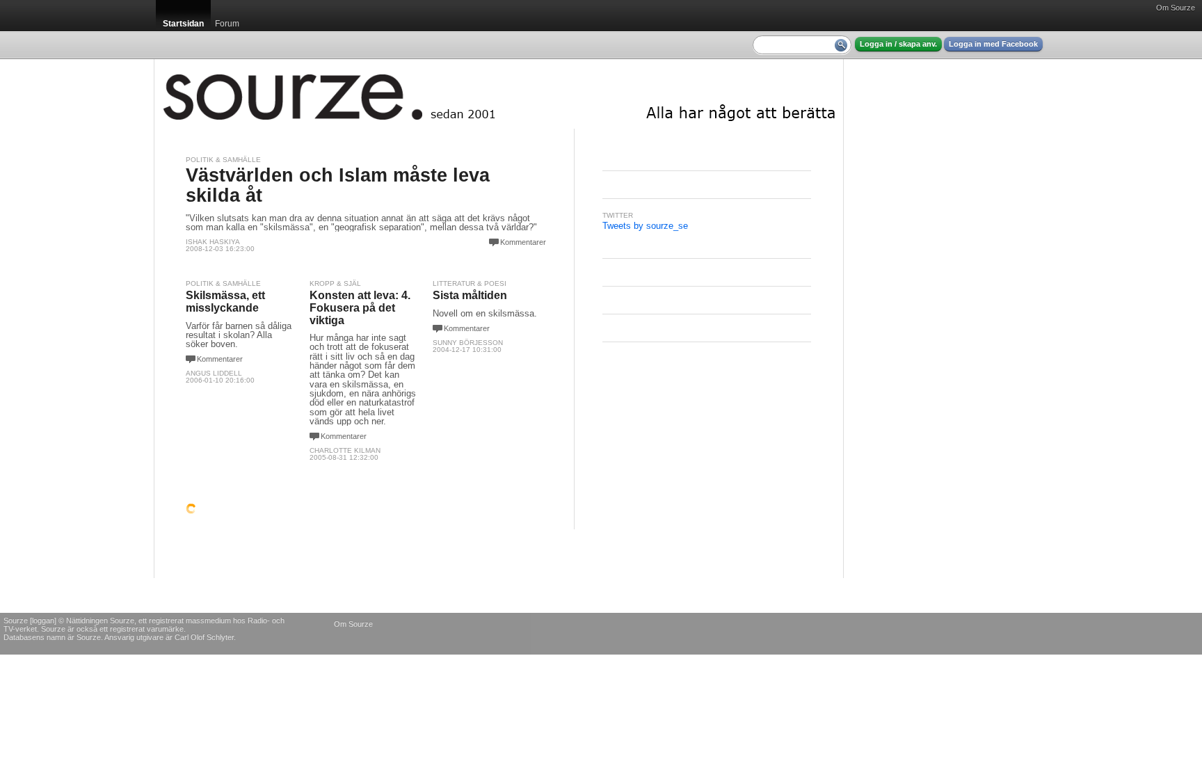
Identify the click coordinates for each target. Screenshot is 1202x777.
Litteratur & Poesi (469, 283)
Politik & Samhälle (223, 159)
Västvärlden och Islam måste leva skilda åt (338, 185)
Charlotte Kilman (345, 450)
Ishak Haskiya (213, 242)
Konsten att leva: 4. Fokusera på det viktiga (360, 307)
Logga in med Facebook (993, 44)
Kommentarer (523, 242)
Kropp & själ (335, 283)
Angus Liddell (214, 373)
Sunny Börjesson (468, 342)
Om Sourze (1175, 7)
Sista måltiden (470, 295)
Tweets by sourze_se (645, 226)
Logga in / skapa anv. (898, 44)
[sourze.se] (499, 94)
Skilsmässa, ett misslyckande (225, 301)
